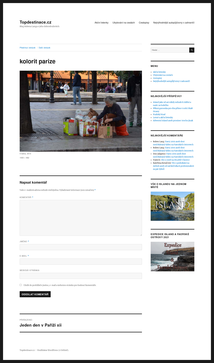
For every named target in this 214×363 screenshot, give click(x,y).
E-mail (24, 255)
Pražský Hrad (159, 114)
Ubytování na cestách (124, 22)
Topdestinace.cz (35, 22)
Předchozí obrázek (28, 47)
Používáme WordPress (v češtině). (53, 350)
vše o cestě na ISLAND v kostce (175, 160)
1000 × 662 (24, 157)
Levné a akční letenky (163, 117)
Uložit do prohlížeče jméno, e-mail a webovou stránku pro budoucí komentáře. (60, 285)
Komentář (26, 197)
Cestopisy (144, 22)
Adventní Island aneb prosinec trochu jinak (173, 120)
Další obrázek (44, 47)
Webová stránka (29, 270)
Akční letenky (101, 22)
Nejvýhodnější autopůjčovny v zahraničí (173, 22)
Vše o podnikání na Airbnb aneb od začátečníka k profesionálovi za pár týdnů (173, 166)
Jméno (24, 241)
